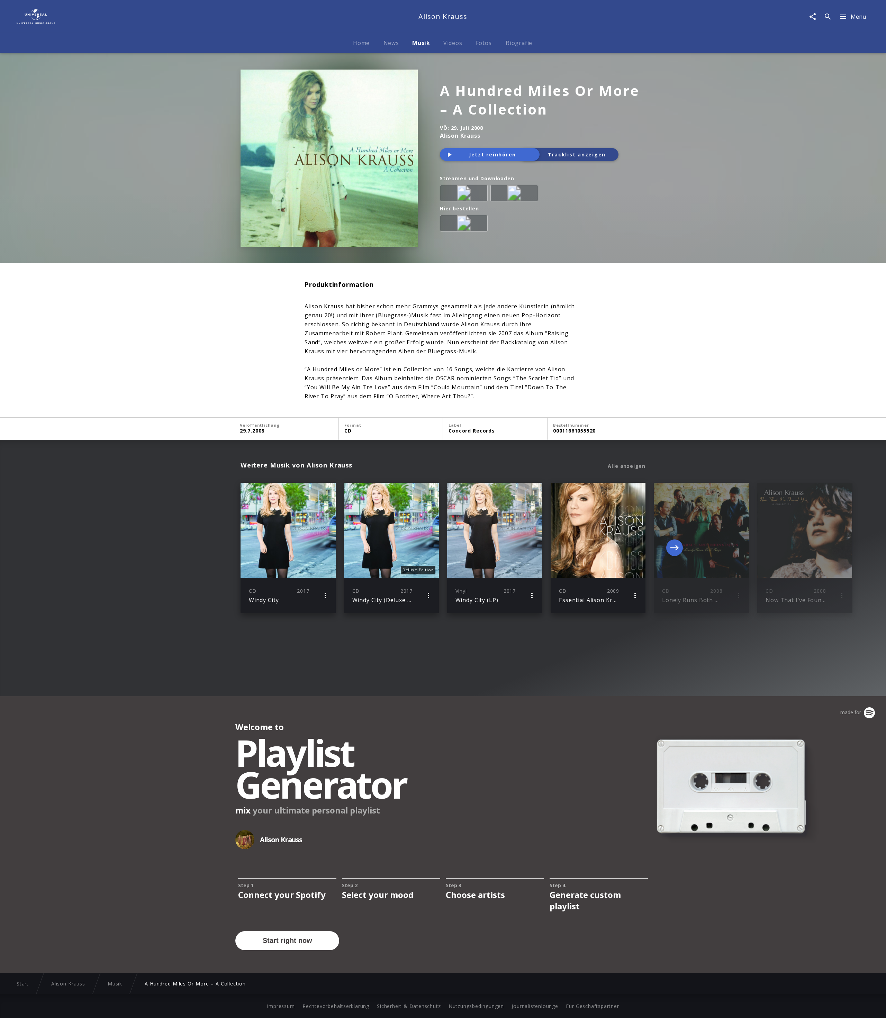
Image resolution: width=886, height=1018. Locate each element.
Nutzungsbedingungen (476, 1006)
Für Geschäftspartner (592, 1006)
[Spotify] (465, 194)
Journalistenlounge (535, 1006)
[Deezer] (515, 194)
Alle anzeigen (626, 466)
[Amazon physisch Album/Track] (465, 224)
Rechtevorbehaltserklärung (335, 1006)
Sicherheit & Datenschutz (409, 1006)
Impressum (281, 1006)
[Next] (674, 547)
